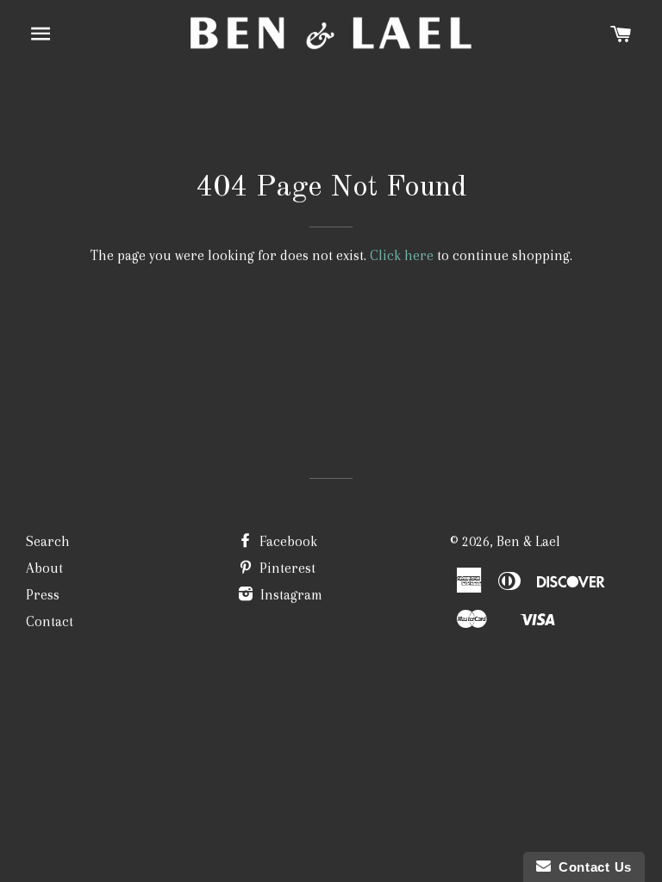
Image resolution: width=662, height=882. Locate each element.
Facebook (286, 541)
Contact (49, 621)
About (44, 568)
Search (48, 541)
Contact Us (591, 867)
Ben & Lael (528, 541)
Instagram (289, 595)
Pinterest (285, 568)
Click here (402, 255)
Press (42, 595)
